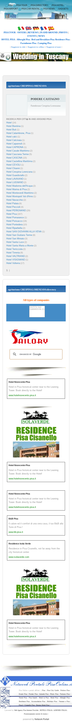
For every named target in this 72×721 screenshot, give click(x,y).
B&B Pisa (13, 519)
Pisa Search (33, 698)
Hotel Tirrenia (13, 252)
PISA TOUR (21, 5)
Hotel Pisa (11, 214)
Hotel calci (11, 136)
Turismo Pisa (65, 694)
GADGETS (63, 9)
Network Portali (42, 719)
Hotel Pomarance (15, 217)
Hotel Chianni (13, 168)
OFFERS (21, 32)
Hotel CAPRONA (14, 147)
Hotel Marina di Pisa (16, 189)
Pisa (43, 690)
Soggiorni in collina (36, 47)
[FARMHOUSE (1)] (37, 309)
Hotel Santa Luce (15, 242)
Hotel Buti (11, 129)
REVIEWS (33, 32)
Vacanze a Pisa (64, 701)
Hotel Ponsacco (14, 221)
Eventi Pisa (23, 694)
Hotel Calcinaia (13, 140)
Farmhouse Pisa (28, 43)
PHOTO (63, 32)
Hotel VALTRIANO (15, 256)
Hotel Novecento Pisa (19, 382)
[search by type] (37, 307)
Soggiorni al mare (53, 47)
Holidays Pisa (52, 701)
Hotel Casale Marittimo (17, 150)
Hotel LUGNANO (14, 182)
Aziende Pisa (43, 694)
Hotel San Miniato (15, 238)
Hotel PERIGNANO (16, 210)
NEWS (41, 36)
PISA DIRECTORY (39, 5)
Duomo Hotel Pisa (42, 705)
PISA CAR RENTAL (30, 9)
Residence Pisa (62, 39)
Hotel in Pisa (44, 698)
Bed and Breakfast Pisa (42, 39)
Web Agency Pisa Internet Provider (26, 710)
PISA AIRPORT (11, 9)
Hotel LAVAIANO (14, 178)
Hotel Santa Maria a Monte (19, 245)
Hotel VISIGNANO (15, 259)
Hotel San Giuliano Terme (19, 235)
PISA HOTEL (58, 5)
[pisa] (36, 16)
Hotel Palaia (12, 203)
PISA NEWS (49, 9)
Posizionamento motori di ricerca (35, 714)
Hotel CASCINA (14, 157)
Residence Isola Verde (20, 543)
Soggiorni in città (18, 47)
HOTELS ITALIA (46, 710)
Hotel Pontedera (14, 224)
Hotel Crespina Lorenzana (19, 171)
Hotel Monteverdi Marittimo (20, 193)
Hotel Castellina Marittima (19, 161)
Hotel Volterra (13, 263)
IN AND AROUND (48, 32)
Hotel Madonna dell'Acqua (19, 186)
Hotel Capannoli (14, 143)
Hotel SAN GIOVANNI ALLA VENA (24, 231)
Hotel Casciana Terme (17, 154)
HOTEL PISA (8, 39)
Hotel (9, 122)
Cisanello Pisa (29, 705)
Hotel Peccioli (13, 207)
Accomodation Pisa (38, 701)
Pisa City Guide (53, 690)
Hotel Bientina (13, 126)
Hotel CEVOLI (13, 164)
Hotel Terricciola (14, 249)
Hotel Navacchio (14, 200)
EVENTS (32, 36)
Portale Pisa (33, 694)
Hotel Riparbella (14, 228)
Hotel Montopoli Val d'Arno (19, 196)
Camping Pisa (45, 43)
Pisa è (21, 705)
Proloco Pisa (65, 690)
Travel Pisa (23, 698)
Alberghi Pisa (23, 39)
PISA (10, 5)
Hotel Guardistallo (15, 175)
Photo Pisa (54, 694)
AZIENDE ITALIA (60, 710)
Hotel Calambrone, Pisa (18, 133)
